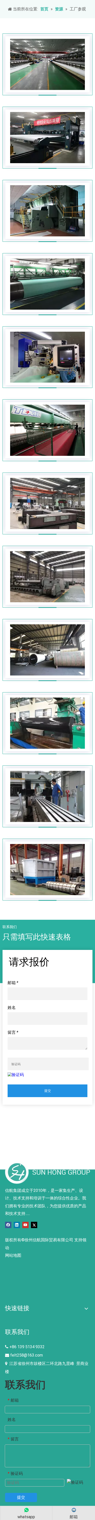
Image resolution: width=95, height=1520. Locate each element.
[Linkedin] (17, 1224)
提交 (47, 1091)
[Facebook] (8, 1224)
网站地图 (13, 1255)
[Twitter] (34, 1224)
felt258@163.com (26, 1355)
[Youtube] (25, 1224)
